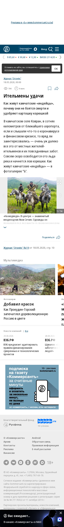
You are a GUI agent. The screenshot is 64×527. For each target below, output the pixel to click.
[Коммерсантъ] (7, 49)
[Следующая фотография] (60, 195)
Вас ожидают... (19, 516)
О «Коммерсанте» (14, 437)
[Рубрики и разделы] (57, 49)
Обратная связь (41, 441)
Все (26, 331)
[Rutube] (35, 462)
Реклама (9, 449)
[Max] (42, 462)
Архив (7, 441)
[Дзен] (20, 462)
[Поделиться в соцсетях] (56, 88)
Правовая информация (45, 445)
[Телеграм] (6, 462)
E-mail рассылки (41, 449)
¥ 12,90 (32, 57)
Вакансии (9, 452)
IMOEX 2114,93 (47, 57)
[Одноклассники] (28, 462)
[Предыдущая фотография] (3, 195)
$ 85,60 (11, 57)
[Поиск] (50, 49)
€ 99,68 (21, 57)
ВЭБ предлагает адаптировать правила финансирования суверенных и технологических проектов (21, 349)
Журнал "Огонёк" (12, 78)
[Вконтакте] (13, 462)
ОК (56, 68)
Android (36, 437)
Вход (44, 49)
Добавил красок (19, 304)
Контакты (9, 445)
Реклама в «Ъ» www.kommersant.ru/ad (32, 22)
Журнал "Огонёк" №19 (16, 247)
